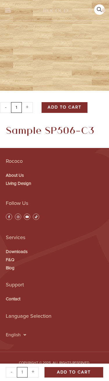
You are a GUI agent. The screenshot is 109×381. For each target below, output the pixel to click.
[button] (7, 10)
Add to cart (64, 107)
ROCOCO (55, 10)
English (13, 335)
